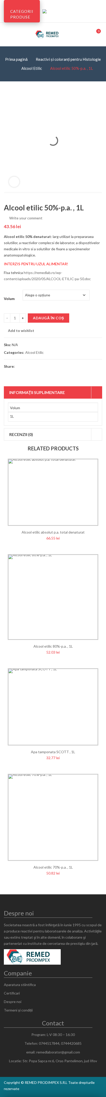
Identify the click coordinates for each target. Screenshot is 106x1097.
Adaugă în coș (48, 318)
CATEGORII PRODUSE (21, 14)
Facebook (19, 366)
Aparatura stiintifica (20, 984)
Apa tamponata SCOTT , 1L (53, 752)
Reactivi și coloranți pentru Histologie (68, 59)
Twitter (28, 366)
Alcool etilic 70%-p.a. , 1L (53, 867)
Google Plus (47, 366)
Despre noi (12, 1001)
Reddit (65, 366)
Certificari (12, 993)
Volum (9, 298)
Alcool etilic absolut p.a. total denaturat (53, 532)
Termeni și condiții (18, 1010)
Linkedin (56, 366)
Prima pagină (16, 59)
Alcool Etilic (31, 68)
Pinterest (38, 366)
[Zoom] (14, 182)
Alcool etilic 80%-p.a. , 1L (53, 646)
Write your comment (25, 218)
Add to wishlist (21, 330)
